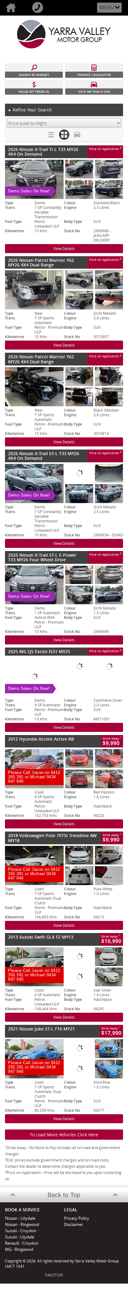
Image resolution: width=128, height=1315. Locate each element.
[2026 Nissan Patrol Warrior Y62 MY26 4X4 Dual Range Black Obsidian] (64, 386)
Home (13, 8)
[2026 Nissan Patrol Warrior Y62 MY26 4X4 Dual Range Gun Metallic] (64, 289)
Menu (106, 7)
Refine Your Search (30, 110)
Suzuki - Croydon (20, 1230)
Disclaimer (73, 1224)
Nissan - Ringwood (22, 1224)
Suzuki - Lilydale (19, 1237)
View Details (64, 248)
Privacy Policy (76, 1218)
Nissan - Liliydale (20, 1218)
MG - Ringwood (19, 1249)
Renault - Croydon (22, 1243)
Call (40, 8)
